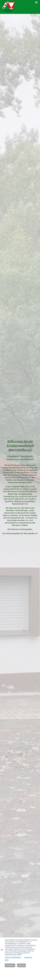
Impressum (28, 957)
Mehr (7, 960)
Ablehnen (21, 965)
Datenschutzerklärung (13, 957)
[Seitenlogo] (8, 7)
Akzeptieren (10, 965)
